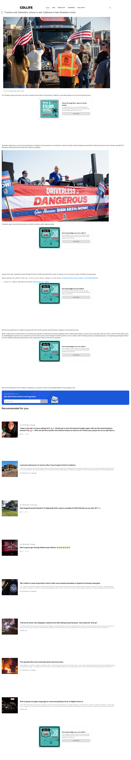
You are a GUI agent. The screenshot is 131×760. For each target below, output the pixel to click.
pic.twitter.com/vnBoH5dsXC (87, 278)
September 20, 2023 (40, 282)
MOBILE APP (61, 7)
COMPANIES (71, 7)
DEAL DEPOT (81, 7)
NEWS (47, 7)
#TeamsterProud (68, 278)
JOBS (53, 7)
